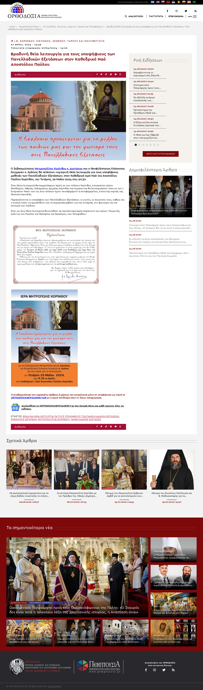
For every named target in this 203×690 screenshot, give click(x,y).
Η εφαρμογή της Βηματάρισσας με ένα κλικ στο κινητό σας (173, 640)
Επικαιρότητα (160, 579)
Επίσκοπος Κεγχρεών (24, 419)
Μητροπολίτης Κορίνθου (54, 419)
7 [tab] (158, 145)
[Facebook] (163, 11)
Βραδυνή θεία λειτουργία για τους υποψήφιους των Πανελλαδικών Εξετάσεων (71, 416)
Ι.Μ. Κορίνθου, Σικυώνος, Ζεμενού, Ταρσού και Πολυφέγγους (73, 27)
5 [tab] (151, 145)
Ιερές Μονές (159, 606)
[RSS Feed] (192, 11)
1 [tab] (136, 145)
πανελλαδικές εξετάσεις (86, 419)
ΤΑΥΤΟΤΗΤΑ (156, 16)
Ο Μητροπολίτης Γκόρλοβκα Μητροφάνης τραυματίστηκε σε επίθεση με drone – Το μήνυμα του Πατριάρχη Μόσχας (173, 556)
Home (12, 27)
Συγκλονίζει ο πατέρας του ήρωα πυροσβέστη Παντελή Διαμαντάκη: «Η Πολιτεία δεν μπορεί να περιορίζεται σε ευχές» (173, 584)
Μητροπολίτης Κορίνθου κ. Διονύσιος (59, 168)
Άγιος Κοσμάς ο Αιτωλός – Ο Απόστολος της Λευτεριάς (25, 640)
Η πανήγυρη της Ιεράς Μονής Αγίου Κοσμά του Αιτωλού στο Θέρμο (173, 611)
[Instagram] (173, 11)
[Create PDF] (120, 74)
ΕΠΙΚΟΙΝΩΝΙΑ (176, 16)
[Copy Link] (106, 74)
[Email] (116, 74)
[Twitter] (182, 11)
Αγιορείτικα (159, 635)
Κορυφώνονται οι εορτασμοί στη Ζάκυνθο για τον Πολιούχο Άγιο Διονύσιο (75, 640)
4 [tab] (147, 145)
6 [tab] (154, 145)
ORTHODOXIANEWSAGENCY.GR (28, 398)
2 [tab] (139, 145)
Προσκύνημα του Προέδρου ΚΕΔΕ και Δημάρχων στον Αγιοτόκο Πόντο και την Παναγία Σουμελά (124, 640)
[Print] (111, 74)
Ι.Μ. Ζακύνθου (64, 635)
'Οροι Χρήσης (55, 686)
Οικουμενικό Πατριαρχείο (41, 603)
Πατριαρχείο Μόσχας (164, 551)
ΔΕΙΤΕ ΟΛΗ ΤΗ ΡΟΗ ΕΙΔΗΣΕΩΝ (160, 154)
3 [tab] (143, 145)
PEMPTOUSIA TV (16, 635)
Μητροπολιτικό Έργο (29, 27)
